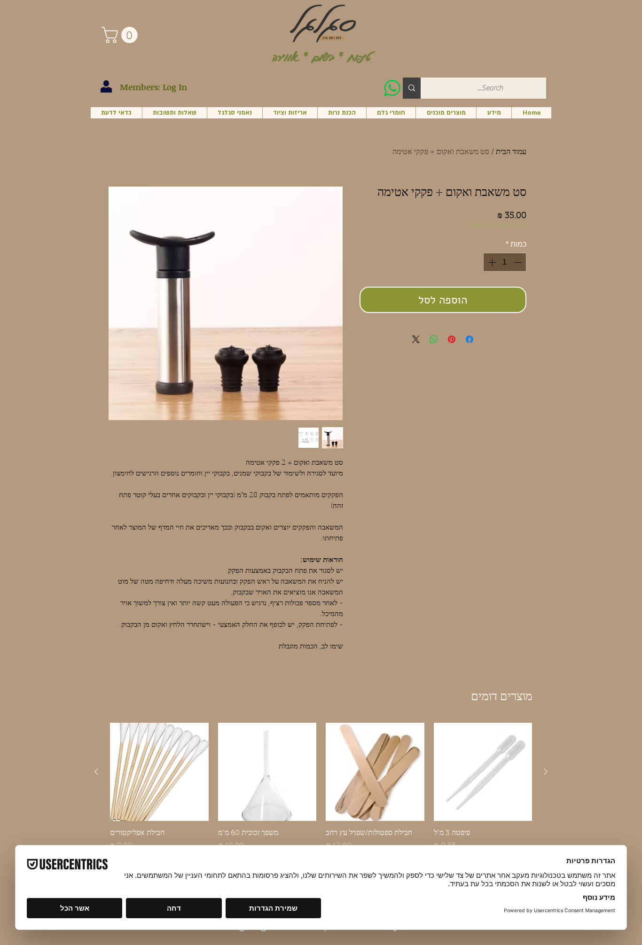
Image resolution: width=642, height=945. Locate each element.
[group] (321, 791)
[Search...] (412, 88)
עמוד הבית (511, 152)
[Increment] (491, 262)
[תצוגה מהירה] (483, 772)
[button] (121, 35)
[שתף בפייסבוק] (469, 339)
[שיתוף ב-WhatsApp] (433, 339)
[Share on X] (416, 339)
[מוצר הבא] (96, 771)
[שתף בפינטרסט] (451, 339)
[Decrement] (518, 262)
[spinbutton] (505, 262)
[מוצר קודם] (545, 771)
